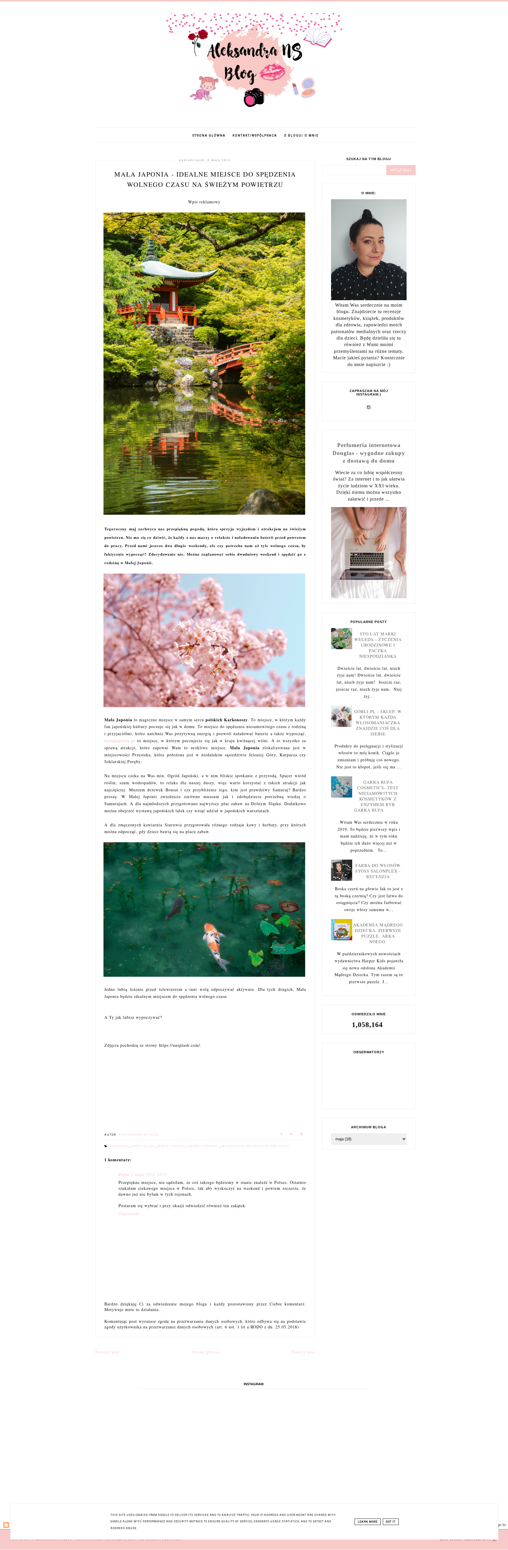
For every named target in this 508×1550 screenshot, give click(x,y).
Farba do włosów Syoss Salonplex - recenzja (378, 871)
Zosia (123, 1174)
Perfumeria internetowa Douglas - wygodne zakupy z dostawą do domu (368, 452)
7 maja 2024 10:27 (149, 1174)
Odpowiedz (129, 1213)
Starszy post (303, 1352)
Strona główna (209, 135)
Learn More (367, 1521)
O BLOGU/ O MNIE (301, 135)
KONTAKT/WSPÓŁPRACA (255, 135)
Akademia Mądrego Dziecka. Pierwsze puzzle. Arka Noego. (378, 933)
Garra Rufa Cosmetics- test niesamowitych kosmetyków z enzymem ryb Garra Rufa (376, 796)
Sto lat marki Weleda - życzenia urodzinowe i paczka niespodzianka (378, 645)
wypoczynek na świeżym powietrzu (256, 1146)
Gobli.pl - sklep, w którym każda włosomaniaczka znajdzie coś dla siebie (378, 723)
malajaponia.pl (119, 740)
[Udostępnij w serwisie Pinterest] (301, 1135)
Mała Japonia (172, 1146)
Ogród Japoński (204, 1146)
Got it (390, 1521)
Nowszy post (107, 1352)
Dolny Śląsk (143, 1146)
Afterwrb (119, 1146)
